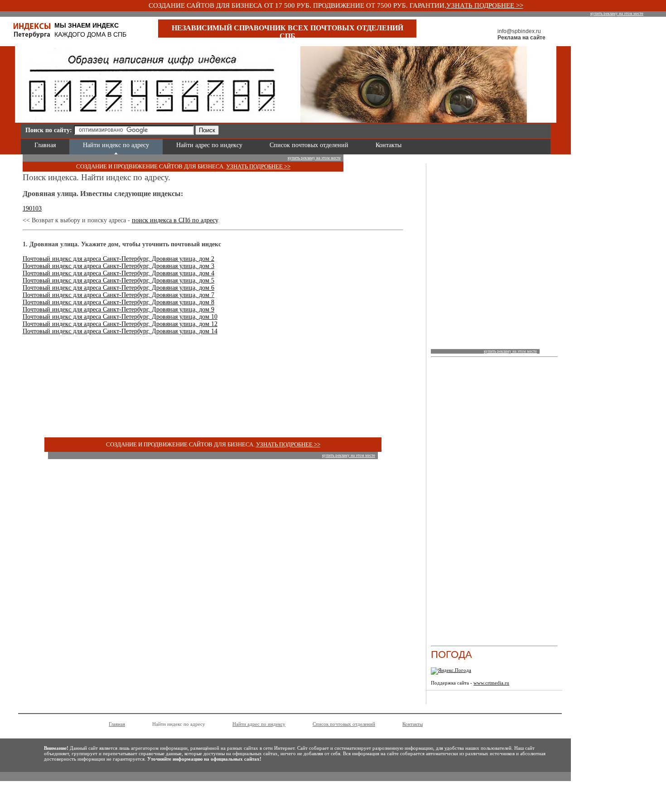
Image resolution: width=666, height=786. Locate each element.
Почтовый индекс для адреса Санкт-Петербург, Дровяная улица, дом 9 (118, 309)
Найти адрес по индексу (209, 145)
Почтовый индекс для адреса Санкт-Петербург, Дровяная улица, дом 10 (120, 316)
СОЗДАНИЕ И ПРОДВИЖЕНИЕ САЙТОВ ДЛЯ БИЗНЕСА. (151, 166)
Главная (45, 145)
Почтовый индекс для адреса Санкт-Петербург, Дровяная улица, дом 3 (118, 266)
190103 (32, 208)
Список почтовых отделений (309, 145)
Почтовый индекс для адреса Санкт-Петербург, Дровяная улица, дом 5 (118, 280)
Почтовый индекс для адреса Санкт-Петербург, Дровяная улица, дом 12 (120, 324)
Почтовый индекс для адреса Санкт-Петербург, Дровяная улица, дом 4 (118, 273)
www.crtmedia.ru (491, 682)
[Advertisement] (329, 128)
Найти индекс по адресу (116, 145)
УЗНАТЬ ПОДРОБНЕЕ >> (484, 5)
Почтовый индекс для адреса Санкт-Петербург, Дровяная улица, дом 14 (120, 331)
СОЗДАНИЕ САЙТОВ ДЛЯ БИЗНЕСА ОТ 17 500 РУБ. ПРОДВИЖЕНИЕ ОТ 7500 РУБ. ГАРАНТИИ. (297, 5)
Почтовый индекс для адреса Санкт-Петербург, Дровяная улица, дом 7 (118, 295)
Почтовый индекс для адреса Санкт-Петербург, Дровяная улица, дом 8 (118, 302)
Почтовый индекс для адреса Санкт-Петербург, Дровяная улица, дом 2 (118, 258)
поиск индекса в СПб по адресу (175, 220)
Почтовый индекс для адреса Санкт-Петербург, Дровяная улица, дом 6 (118, 287)
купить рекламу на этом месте (616, 13)
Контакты (388, 145)
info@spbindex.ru (519, 31)
